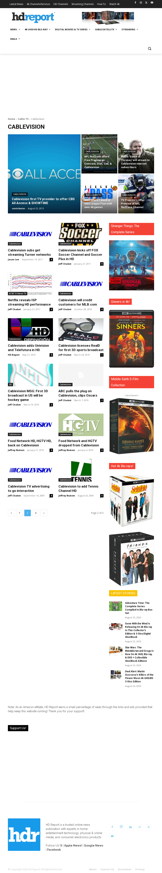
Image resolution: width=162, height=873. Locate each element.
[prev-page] (11, 513)
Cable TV (23, 119)
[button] (149, 48)
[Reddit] (139, 827)
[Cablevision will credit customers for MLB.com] (81, 284)
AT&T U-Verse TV (93, 195)
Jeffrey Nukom (16, 450)
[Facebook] (135, 3)
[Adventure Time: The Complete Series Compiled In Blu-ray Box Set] (115, 606)
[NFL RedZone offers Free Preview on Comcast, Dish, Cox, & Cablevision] (99, 153)
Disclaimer (125, 869)
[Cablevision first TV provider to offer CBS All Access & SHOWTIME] (44, 173)
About (93, 869)
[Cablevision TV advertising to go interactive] (30, 470)
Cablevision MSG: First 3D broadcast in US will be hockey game (28, 395)
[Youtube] (152, 3)
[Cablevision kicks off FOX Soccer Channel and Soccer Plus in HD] (81, 234)
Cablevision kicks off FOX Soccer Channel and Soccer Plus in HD (80, 254)
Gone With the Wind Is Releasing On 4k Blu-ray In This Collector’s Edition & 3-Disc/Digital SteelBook (138, 630)
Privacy (140, 869)
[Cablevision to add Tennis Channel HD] (81, 470)
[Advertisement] (81, 83)
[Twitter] (146, 3)
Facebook (54, 849)
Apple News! (73, 845)
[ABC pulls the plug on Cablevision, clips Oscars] (81, 375)
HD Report (14, 354)
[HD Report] (33, 17)
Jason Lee (13, 259)
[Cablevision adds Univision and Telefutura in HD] (30, 329)
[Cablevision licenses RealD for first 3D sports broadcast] (81, 329)
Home (11, 119)
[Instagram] (141, 3)
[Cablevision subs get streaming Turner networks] (30, 234)
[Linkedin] (130, 827)
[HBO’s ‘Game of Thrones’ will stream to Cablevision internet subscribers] (136, 153)
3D (61, 339)
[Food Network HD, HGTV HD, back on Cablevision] (30, 425)
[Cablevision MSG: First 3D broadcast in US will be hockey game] (30, 375)
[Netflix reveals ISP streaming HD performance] (30, 284)
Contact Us (107, 869)
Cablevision (19, 194)
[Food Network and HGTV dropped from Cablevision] (81, 425)
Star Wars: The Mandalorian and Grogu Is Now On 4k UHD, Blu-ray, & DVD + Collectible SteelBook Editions (139, 654)
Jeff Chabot (64, 263)
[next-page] (43, 513)
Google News (93, 845)
